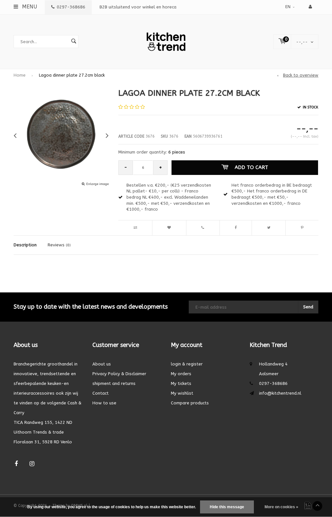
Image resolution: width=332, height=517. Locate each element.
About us (101, 364)
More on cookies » (281, 507)
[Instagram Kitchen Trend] (32, 464)
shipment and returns (114, 383)
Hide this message (227, 507)
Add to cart (251, 167)
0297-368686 (71, 7)
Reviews (59, 244)
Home (20, 75)
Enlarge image (97, 184)
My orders (181, 373)
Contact (100, 393)
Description (25, 244)
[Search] (73, 41)
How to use (104, 402)
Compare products (190, 402)
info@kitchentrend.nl (280, 393)
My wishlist (182, 393)
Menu (28, 7)
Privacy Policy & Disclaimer (119, 373)
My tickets (181, 383)
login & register (187, 364)
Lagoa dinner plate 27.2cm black (72, 75)
